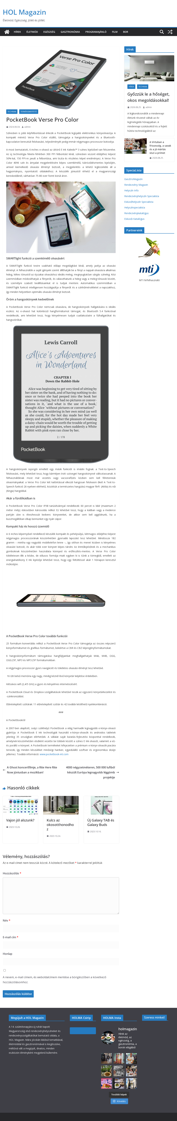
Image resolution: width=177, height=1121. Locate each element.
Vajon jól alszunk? (20, 820)
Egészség (49, 31)
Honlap (7, 954)
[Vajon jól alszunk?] (20, 798)
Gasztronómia (70, 31)
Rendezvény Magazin (136, 184)
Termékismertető (29, 111)
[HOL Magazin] (7, 32)
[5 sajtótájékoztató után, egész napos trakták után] (131, 1071)
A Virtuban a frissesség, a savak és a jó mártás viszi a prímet (160, 147)
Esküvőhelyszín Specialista (138, 201)
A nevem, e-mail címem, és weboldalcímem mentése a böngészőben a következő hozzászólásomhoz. (54, 979)
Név (6, 920)
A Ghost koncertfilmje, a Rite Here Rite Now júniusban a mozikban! (32, 769)
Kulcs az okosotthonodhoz (60, 824)
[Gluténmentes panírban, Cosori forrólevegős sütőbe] (106, 1083)
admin (27, 126)
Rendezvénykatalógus (136, 213)
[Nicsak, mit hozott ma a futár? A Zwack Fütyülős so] (119, 1058)
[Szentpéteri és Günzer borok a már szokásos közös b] (131, 1058)
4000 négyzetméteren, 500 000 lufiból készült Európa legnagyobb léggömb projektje (90, 772)
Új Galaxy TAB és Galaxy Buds (100, 822)
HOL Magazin (24, 12)
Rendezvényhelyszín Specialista (141, 196)
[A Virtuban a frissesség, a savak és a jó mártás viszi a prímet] (135, 150)
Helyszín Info (131, 190)
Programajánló (95, 31)
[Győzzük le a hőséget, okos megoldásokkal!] (149, 68)
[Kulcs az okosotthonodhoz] (60, 798)
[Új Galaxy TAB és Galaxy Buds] (101, 798)
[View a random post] (170, 32)
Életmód (32, 31)
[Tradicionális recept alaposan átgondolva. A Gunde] (119, 1083)
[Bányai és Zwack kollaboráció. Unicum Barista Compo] (106, 1058)
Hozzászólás (12, 873)
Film (115, 31)
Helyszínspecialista (134, 207)
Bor (125, 31)
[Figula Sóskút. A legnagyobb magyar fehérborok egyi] (131, 1083)
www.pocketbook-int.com (54, 754)
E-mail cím (10, 937)
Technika (12, 111)
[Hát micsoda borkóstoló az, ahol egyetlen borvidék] (119, 1071)
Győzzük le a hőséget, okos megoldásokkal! (148, 97)
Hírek (17, 31)
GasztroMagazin (133, 179)
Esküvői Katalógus (134, 218)
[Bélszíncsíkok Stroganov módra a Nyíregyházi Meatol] (106, 1071)
